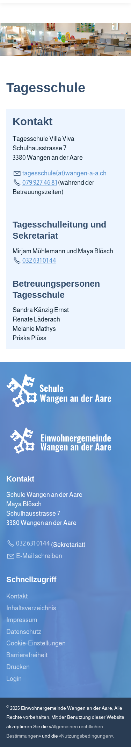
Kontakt (17, 596)
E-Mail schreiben (39, 556)
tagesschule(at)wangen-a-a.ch (64, 173)
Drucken (18, 666)
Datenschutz (23, 631)
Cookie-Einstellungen (36, 643)
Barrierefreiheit (27, 655)
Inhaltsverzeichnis (31, 608)
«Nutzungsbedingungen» (86, 736)
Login (14, 678)
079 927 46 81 (39, 182)
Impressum (21, 620)
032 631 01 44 (39, 260)
